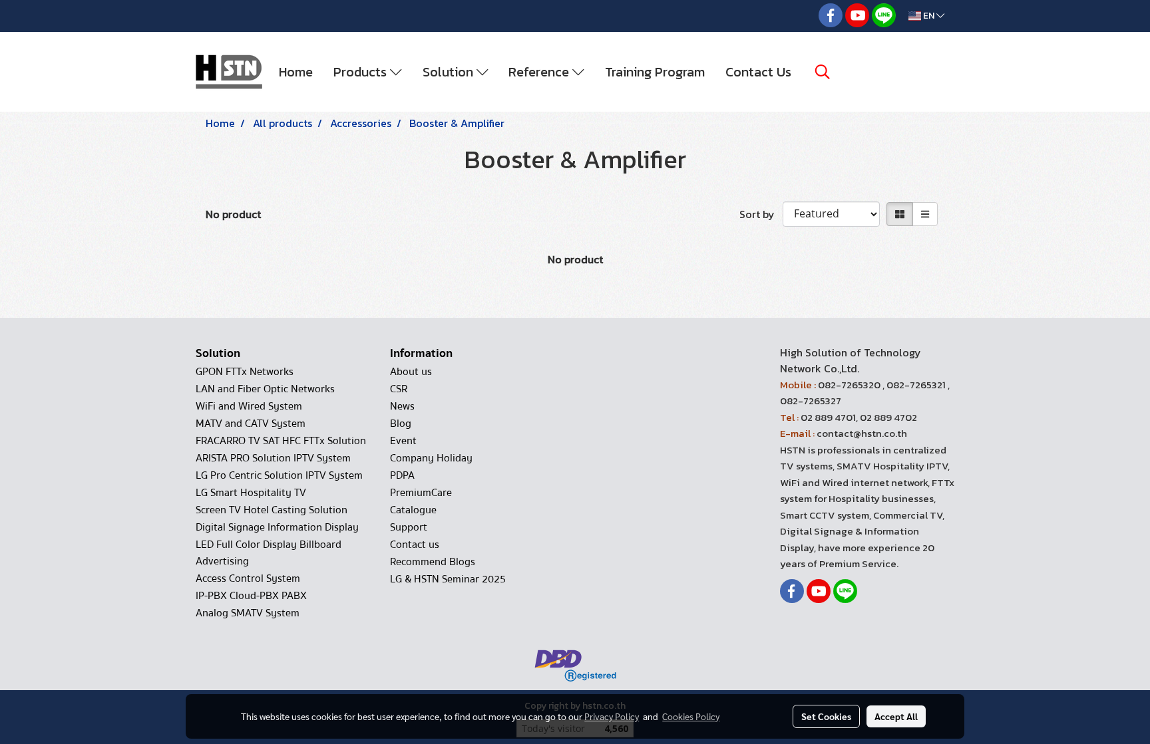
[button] (822, 71)
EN (928, 16)
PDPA (402, 475)
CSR (398, 389)
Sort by (761, 214)
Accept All (896, 716)
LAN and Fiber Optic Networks (265, 389)
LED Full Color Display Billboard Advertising (268, 553)
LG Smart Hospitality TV (251, 492)
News (402, 406)
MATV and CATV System (250, 423)
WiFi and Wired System (249, 406)
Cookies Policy (690, 716)
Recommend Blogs (432, 561)
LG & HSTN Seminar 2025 (448, 579)
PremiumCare (421, 492)
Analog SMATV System (247, 613)
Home (296, 72)
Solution (450, 72)
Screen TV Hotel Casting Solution (271, 510)
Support (408, 527)
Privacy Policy (611, 716)
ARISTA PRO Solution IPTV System (273, 458)
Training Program (655, 72)
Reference (540, 72)
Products (361, 72)
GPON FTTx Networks (244, 371)
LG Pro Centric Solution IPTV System (279, 475)
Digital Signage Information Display (277, 527)
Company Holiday (431, 458)
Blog (400, 423)
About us (411, 371)
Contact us (414, 544)
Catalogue (413, 510)
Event (403, 440)
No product (233, 214)
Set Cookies (826, 716)
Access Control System (248, 578)
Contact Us (758, 72)
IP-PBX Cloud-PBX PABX (251, 595)
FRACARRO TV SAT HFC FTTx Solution (281, 440)
